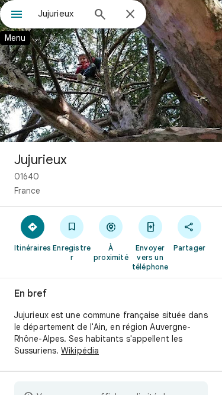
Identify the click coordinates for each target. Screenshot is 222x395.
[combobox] (60, 14)
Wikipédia (80, 350)
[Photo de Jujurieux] (111, 71)
